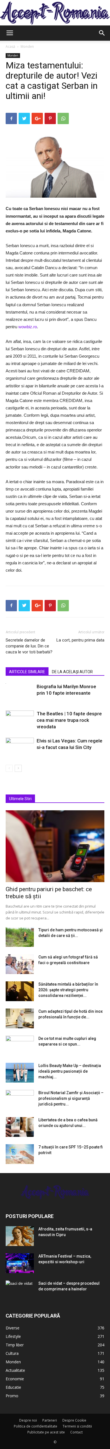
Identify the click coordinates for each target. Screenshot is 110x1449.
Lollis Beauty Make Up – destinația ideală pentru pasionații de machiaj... (69, 1071)
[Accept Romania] (55, 13)
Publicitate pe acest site (46, 1432)
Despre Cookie (74, 1420)
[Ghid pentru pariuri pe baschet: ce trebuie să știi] (55, 846)
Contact (76, 1432)
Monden (27, 46)
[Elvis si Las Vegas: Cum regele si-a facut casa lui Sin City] (20, 747)
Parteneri (49, 1420)
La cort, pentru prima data (80, 640)
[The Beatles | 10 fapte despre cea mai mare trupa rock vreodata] (20, 720)
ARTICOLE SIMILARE (27, 672)
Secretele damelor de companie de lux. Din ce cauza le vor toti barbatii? (29, 646)
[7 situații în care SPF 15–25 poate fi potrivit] (20, 1154)
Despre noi (28, 1420)
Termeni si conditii (77, 1426)
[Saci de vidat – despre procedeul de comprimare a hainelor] (20, 1290)
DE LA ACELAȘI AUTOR (72, 672)
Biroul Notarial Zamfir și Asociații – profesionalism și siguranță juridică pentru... (71, 1098)
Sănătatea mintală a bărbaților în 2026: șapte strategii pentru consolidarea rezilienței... (68, 990)
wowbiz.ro (27, 326)
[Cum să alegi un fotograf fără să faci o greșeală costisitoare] (20, 964)
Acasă (10, 46)
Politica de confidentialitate (35, 1426)
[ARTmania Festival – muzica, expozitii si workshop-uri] (20, 1263)
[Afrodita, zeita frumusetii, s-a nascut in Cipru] (20, 1236)
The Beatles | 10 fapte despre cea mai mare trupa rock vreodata (69, 720)
